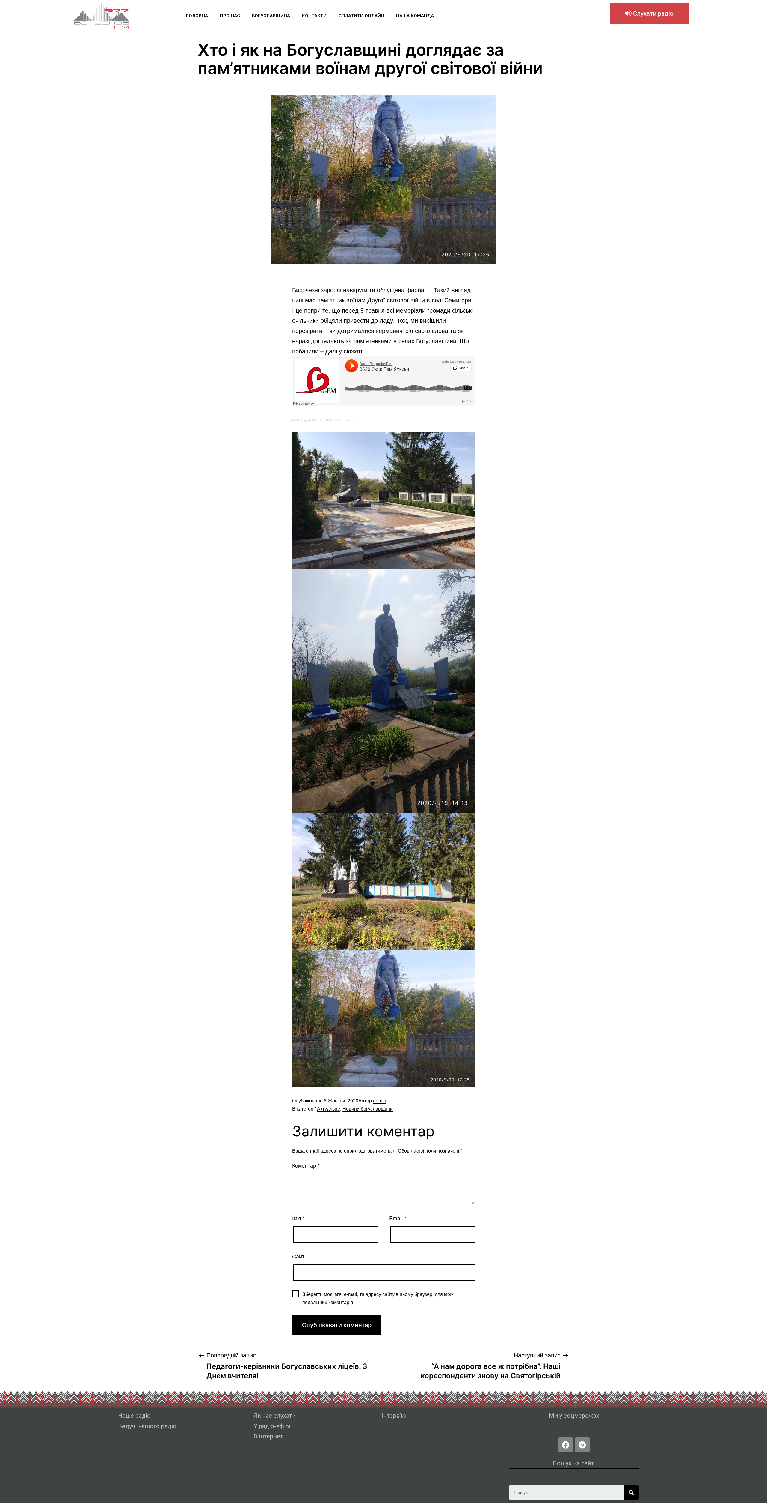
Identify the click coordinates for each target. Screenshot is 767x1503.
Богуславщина (271, 16)
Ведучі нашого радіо (147, 1426)
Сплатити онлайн (361, 16)
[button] (649, 13)
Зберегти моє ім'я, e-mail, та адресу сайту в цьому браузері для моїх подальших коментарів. (378, 1298)
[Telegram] (582, 1444)
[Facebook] (565, 1444)
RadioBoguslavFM (304, 420)
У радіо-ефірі (271, 1426)
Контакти (314, 16)
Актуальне (328, 1108)
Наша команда (415, 16)
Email (397, 1218)
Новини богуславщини (367, 1108)
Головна (197, 16)
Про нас (230, 16)
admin (379, 1100)
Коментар (306, 1165)
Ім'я (298, 1218)
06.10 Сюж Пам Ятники (337, 420)
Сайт (298, 1256)
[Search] (631, 1492)
